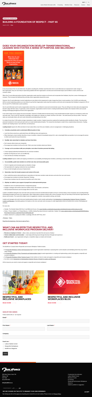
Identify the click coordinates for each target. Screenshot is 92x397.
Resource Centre (72, 377)
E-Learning (60, 4)
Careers (83, 4)
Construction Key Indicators (75, 374)
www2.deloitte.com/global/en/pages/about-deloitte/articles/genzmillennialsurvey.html (60, 209)
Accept (86, 392)
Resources (76, 4)
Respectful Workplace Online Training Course (18, 257)
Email (5, 317)
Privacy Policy (57, 394)
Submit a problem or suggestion (76, 384)
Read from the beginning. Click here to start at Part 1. (16, 221)
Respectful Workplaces (10, 18)
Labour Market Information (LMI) (48, 4)
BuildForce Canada (10, 3)
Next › (10, 218)
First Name (6, 325)
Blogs (12, 25)
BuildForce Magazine (11, 348)
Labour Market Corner (11, 344)
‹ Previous (5, 218)
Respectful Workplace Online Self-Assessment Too (19, 249)
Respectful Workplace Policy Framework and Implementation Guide (23, 253)
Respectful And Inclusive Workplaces (77, 381)
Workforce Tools (68, 4)
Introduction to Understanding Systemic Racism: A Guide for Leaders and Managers (34, 259)
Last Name (50, 325)
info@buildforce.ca (7, 382)
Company (6, 333)
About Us (70, 383)
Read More (7, 303)
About (88, 4)
